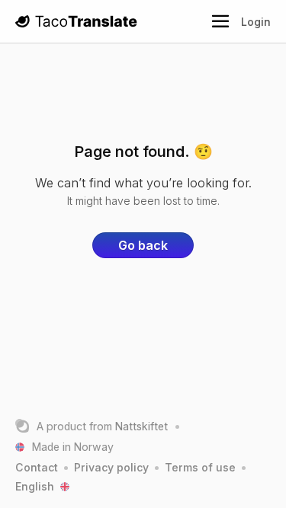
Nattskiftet (141, 426)
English (34, 486)
